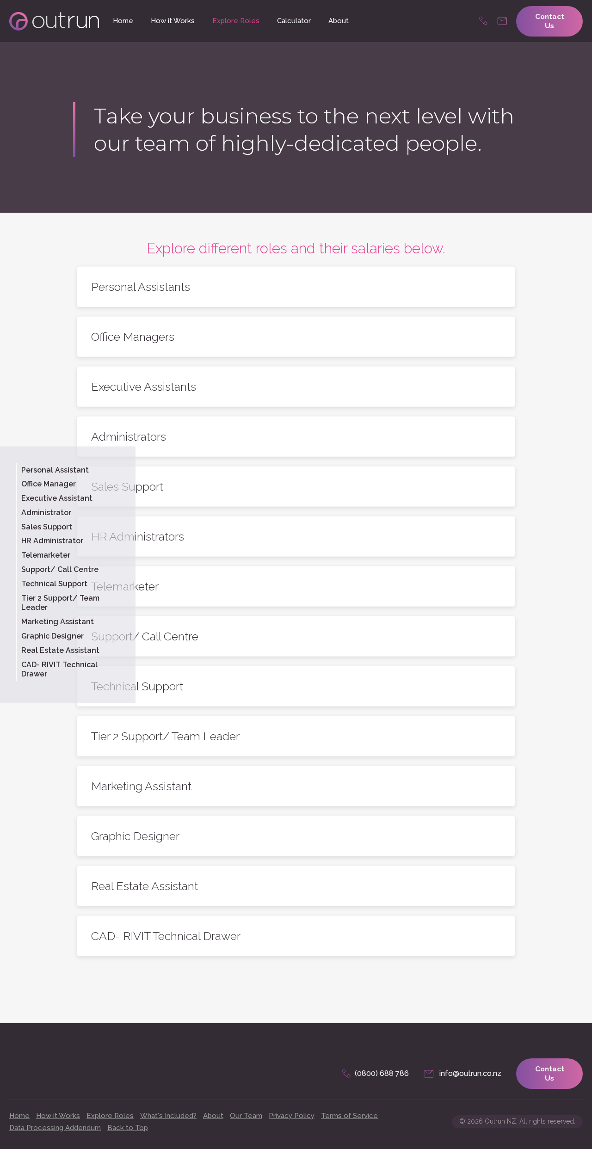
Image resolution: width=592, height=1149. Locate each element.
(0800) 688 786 (483, 21)
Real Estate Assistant (60, 649)
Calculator (294, 21)
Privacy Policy (291, 1116)
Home (123, 21)
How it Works (173, 21)
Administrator (46, 512)
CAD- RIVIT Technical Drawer (59, 669)
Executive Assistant (56, 498)
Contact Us (549, 21)
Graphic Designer (52, 636)
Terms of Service (349, 1116)
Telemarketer (45, 555)
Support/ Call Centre (60, 569)
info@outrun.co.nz (502, 21)
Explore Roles (235, 21)
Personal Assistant (55, 469)
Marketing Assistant (57, 621)
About (338, 21)
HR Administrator (52, 540)
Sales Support (46, 526)
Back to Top (127, 1128)
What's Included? (168, 1116)
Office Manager (48, 483)
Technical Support (54, 583)
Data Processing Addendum (55, 1128)
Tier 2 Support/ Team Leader (60, 602)
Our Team (246, 1116)
